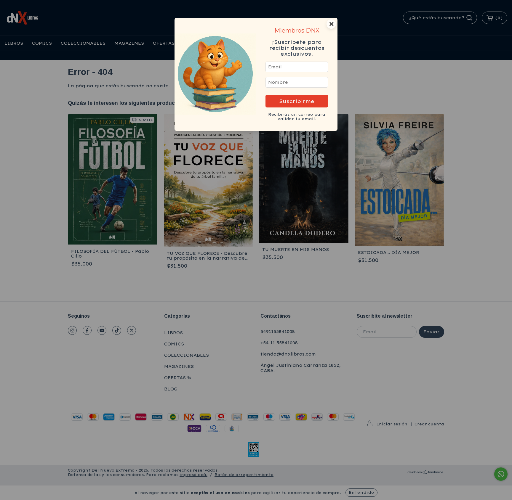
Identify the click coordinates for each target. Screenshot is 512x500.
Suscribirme (296, 101)
